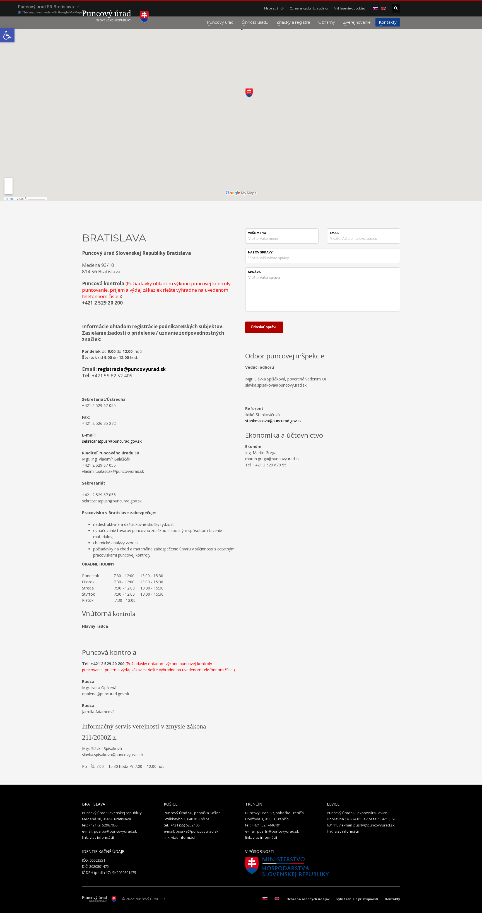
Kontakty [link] (392, 899)
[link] (7, 35)
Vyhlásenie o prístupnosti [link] (357, 899)
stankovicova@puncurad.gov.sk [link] (273, 420)
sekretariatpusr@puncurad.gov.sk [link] (112, 441)
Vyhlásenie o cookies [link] (349, 8)
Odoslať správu (264, 327)
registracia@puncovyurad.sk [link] (132, 369)
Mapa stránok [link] (274, 8)
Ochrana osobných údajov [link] (309, 8)
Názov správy (260, 252)
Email (334, 233)
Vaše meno (257, 233)
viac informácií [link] (102, 837)
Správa (254, 272)
